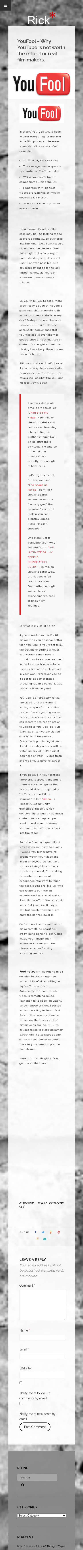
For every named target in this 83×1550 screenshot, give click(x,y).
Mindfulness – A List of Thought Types (41, 1546)
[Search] (21, 1484)
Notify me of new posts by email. (37, 1416)
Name (24, 1330)
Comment (27, 1285)
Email (24, 1349)
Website (25, 1368)
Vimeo (46, 799)
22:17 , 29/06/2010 (52, 1202)
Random (28, 1202)
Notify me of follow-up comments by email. (34, 1395)
